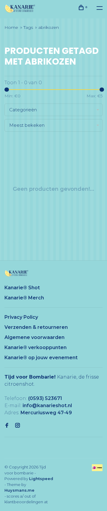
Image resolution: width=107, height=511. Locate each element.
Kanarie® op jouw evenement (41, 357)
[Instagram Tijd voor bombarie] (17, 426)
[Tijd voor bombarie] (16, 273)
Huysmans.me (19, 490)
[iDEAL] (97, 469)
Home (11, 27)
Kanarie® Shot (22, 287)
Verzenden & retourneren (36, 327)
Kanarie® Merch (24, 298)
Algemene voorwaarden (34, 337)
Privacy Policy (21, 317)
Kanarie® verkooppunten (35, 347)
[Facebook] (6, 426)
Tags (28, 27)
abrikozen (48, 27)
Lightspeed (41, 478)
